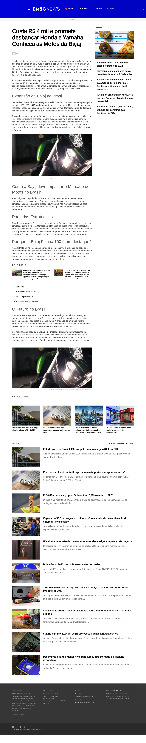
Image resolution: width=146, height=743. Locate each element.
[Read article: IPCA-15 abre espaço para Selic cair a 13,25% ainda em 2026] (26, 503)
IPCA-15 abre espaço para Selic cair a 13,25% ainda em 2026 (78, 495)
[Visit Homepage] (46, 9)
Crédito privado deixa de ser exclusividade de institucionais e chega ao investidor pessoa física (88, 430)
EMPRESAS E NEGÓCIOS (116, 423)
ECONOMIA (97, 9)
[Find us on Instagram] (16, 727)
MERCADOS (84, 9)
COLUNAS (110, 9)
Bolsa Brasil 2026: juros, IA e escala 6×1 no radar (71, 564)
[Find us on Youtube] (13, 727)
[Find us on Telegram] (20, 727)
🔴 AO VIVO (70, 9)
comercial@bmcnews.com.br (84, 702)
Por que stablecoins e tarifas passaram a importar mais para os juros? (56, 430)
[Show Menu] (29, 9)
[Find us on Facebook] (27, 727)
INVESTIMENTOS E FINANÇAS (86, 423)
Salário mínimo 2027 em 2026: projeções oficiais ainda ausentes (80, 633)
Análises (112, 444)
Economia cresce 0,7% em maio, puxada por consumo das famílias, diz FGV (115, 110)
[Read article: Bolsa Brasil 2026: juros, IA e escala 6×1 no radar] (26, 573)
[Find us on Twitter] (24, 727)
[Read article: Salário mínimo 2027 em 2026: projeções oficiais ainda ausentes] (26, 642)
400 (33, 105)
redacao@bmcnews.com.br (84, 696)
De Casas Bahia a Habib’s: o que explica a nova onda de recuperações (118, 430)
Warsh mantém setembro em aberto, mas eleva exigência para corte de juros (87, 541)
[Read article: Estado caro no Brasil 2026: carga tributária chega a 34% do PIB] (26, 416)
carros (19, 397)
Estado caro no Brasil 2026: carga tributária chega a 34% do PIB (80, 449)
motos (26, 397)
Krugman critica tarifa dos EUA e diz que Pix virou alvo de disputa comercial (115, 98)
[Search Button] (143, 9)
